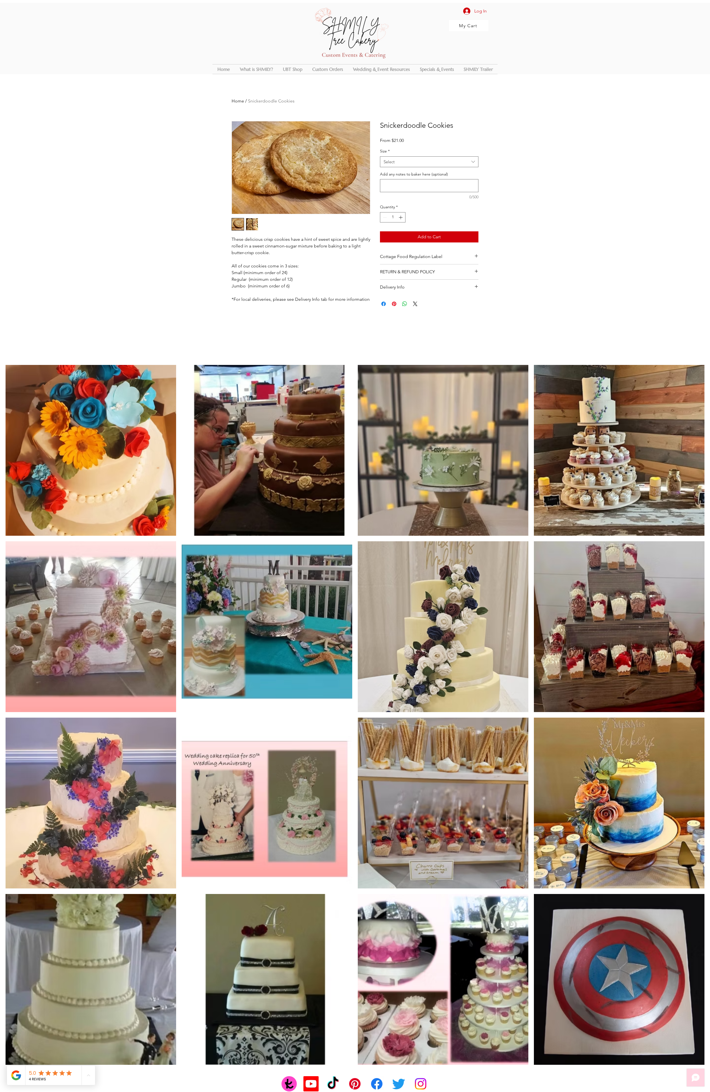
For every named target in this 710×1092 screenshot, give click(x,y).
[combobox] (429, 161)
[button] (327, 69)
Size (385, 151)
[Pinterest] (354, 1083)
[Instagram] (420, 1083)
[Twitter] (398, 1083)
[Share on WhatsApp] (404, 303)
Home (238, 101)
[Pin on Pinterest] (394, 303)
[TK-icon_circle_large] (289, 1083)
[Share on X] (415, 303)
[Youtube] (311, 1083)
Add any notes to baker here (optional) (414, 174)
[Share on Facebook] (383, 303)
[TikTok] (333, 1083)
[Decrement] (384, 217)
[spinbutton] (393, 217)
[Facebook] (376, 1083)
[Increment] (401, 217)
